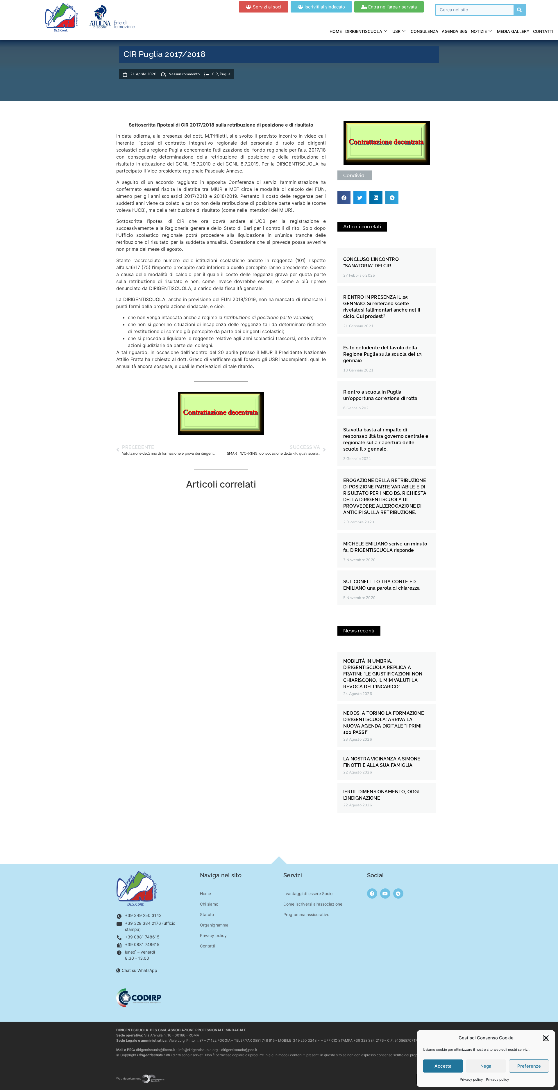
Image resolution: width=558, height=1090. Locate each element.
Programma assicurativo (306, 914)
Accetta (443, 1066)
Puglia (225, 74)
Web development (129, 1078)
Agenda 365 (454, 31)
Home (336, 31)
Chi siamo (209, 903)
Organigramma (214, 924)
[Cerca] (519, 10)
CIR (215, 74)
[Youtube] (385, 893)
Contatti (543, 31)
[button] (546, 1038)
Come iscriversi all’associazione (312, 903)
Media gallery (513, 31)
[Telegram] (398, 893)
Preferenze (529, 1066)
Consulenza (424, 31)
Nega (485, 1066)
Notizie (479, 31)
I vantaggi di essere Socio (307, 893)
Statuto (207, 914)
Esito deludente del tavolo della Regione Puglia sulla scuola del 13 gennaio (382, 354)
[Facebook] (372, 893)
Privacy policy (471, 1079)
